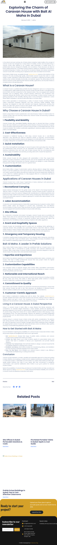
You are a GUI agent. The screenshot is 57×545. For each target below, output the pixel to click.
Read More (5, 446)
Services (52, 523)
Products (48, 523)
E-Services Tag (34, 542)
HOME (41, 523)
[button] (24, 2)
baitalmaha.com (33, 74)
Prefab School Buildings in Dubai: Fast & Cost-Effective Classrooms (14, 492)
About (44, 523)
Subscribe (17, 529)
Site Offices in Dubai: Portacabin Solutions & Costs (12, 442)
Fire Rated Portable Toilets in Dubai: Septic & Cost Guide (42, 442)
